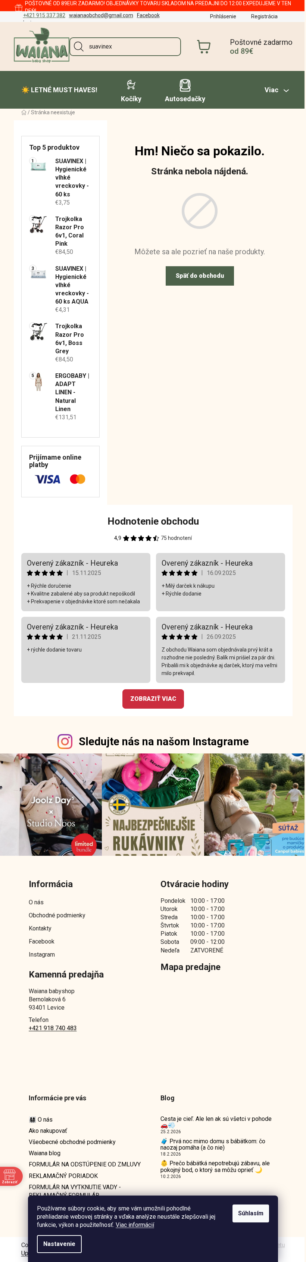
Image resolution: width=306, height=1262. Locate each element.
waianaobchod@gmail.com (98, 15)
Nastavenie (57, 1243)
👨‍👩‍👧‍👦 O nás (38, 1117)
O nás (33, 900)
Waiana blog (41, 1151)
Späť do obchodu (197, 275)
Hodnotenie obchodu (150, 521)
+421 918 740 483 (50, 1026)
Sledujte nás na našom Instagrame (161, 741)
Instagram (39, 952)
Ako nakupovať (45, 1128)
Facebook (145, 15)
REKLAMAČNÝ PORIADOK (60, 1174)
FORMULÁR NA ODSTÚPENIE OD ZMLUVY (82, 1162)
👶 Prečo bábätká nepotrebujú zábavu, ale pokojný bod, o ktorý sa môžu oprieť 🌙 (212, 1164)
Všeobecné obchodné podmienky (69, 1140)
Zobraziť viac (150, 698)
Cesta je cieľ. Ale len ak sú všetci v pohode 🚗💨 (213, 1120)
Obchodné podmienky (54, 913)
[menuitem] (56, 90)
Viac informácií (132, 1224)
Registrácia (261, 16)
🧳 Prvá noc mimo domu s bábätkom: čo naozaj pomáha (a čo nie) (210, 1142)
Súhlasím (248, 1213)
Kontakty (37, 926)
